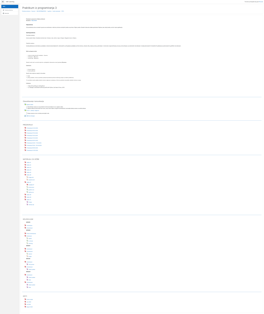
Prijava (261, 1)
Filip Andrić (34, 20)
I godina (49, 11)
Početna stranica (26, 11)
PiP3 (63, 11)
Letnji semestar (56, 11)
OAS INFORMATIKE (41, 11)
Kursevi (33, 11)
